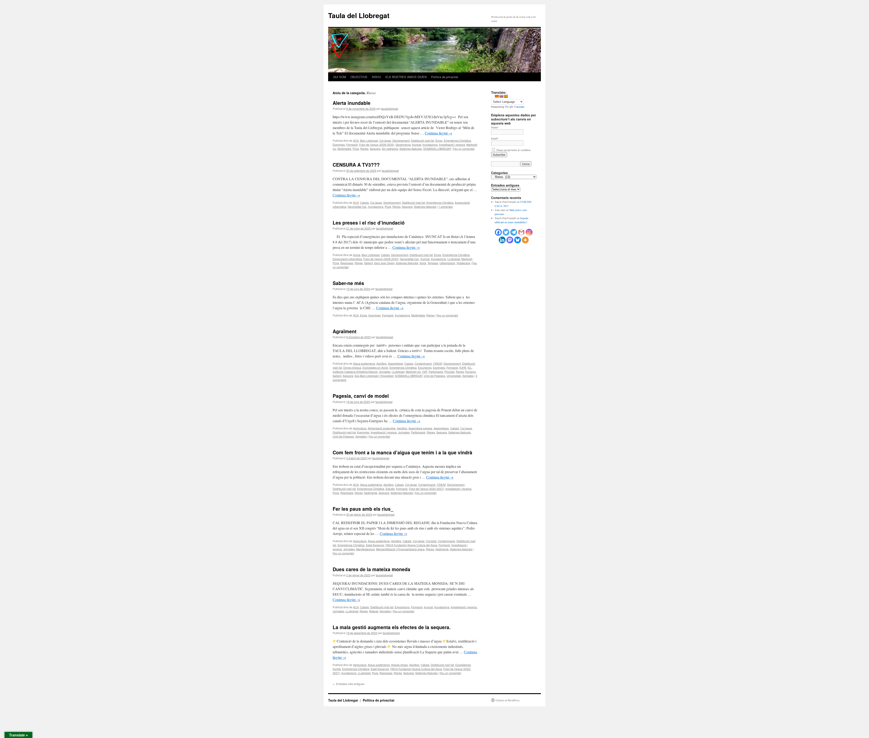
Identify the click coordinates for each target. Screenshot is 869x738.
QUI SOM (339, 77)
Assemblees (395, 363)
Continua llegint (438, 133)
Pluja (356, 149)
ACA (356, 140)
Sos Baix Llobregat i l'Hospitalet (374, 376)
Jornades (384, 372)
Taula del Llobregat (358, 15)
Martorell (466, 259)
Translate (519, 106)
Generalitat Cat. (357, 206)
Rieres (364, 149)
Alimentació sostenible (382, 428)
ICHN (462, 367)
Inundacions (430, 144)
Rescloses (346, 263)
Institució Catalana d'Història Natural (355, 372)
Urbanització (447, 263)
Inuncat (416, 144)
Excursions (425, 367)
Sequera (375, 149)
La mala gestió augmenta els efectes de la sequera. (392, 627)
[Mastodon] (509, 240)
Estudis (390, 489)
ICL (470, 367)
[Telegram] (513, 232)
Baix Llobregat (369, 140)
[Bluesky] (517, 240)
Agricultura (359, 428)
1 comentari (445, 206)
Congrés (431, 541)
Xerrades (468, 376)
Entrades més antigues (348, 684)
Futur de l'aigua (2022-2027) (426, 489)
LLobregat (453, 259)
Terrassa (432, 263)
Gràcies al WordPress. (508, 700)
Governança (403, 144)
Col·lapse (385, 140)
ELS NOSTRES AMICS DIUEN (406, 77)
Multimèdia (344, 149)
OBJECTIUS (359, 77)
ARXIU (376, 77)
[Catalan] (497, 96)
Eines (438, 140)
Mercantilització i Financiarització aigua (400, 549)
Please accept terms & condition (513, 150)
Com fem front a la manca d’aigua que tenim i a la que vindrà (402, 452)
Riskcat (373, 611)
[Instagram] (529, 232)
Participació (436, 372)
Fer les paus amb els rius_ (363, 508)
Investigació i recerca (452, 144)
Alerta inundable (351, 102)
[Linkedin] (502, 240)
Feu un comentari (464, 149)
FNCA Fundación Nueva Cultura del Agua (411, 545)
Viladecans (463, 263)
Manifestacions (365, 549)
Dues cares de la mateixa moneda (371, 569)
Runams (470, 372)
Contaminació (423, 363)
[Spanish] (506, 96)
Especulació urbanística (347, 259)
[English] (501, 96)
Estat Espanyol (375, 545)
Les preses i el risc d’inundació (369, 222)
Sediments (370, 493)
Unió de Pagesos (434, 376)
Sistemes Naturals (410, 149)
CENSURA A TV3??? (356, 164)
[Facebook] (498, 232)
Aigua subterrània (364, 363)
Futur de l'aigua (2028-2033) (376, 144)
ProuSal (449, 372)
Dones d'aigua (352, 367)
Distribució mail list (422, 140)
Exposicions (402, 607)
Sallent (368, 263)
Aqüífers (381, 363)
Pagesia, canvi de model (361, 395)
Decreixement (401, 140)
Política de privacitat (444, 77)
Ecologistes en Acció (375, 367)
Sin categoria (390, 149)
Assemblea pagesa (420, 428)
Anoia (356, 255)
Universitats (453, 376)
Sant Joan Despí (384, 263)
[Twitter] (506, 232)
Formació (352, 144)
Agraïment (344, 331)
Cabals (364, 202)
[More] (525, 240)
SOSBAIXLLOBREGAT (437, 149)
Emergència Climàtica (457, 140)
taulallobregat (389, 108)
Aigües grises (399, 665)
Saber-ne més (348, 283)
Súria (423, 263)
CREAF (437, 363)
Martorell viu (413, 372)
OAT (424, 372)
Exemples (339, 144)
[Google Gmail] (521, 232)
